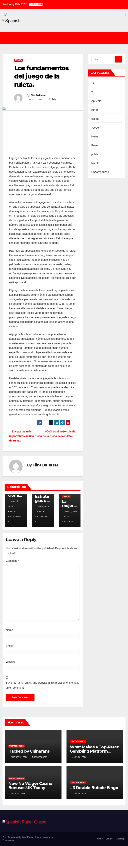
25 (92, 92)
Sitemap (120, 838)
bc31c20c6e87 (40, 757)
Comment (12, 560)
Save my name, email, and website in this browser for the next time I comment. (42, 685)
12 (92, 83)
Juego (95, 127)
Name (10, 630)
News (94, 136)
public (95, 154)
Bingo (94, 109)
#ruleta (52, 99)
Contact (109, 838)
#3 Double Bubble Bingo (94, 787)
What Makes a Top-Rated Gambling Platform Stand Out (95, 751)
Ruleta (18, 60)
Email (10, 645)
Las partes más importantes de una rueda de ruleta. (25, 436)
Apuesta (96, 101)
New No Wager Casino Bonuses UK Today (30, 785)
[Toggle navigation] (66, 38)
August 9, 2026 (19, 757)
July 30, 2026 (79, 757)
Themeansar (8, 840)
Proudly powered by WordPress (18, 837)
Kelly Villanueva (41, 516)
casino (95, 118)
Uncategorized (100, 172)
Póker (94, 145)
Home (100, 838)
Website (11, 661)
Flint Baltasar (38, 95)
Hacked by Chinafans (29, 751)
